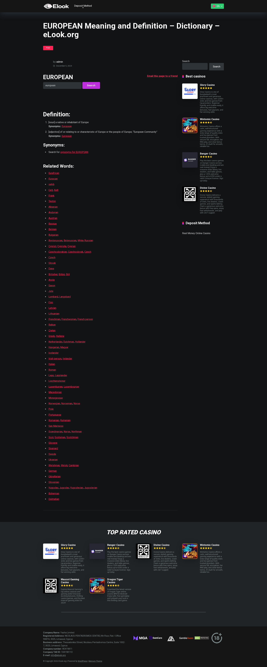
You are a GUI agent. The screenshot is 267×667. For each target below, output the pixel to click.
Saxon (52, 285)
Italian (52, 364)
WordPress (82, 661)
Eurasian (53, 178)
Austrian (53, 218)
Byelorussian (56, 240)
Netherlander (55, 341)
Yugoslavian (76, 487)
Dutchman (68, 341)
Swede (52, 454)
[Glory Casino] (190, 98)
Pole (51, 409)
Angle (52, 279)
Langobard (65, 296)
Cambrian (74, 465)
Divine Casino (208, 187)
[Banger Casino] (190, 166)
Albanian (53, 206)
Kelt (56, 190)
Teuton (52, 201)
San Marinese (56, 426)
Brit (68, 274)
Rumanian (65, 420)
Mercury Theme (95, 661)
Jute (51, 291)
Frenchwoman (68, 319)
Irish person (55, 358)
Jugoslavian (90, 487)
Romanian (54, 420)
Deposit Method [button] (83, 5)
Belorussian (70, 240)
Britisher (53, 274)
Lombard (53, 296)
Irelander (67, 358)
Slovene (53, 442)
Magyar (64, 347)
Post (48, 48)
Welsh (64, 465)
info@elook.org (58, 655)
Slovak (52, 263)
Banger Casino (208, 153)
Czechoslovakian (58, 251)
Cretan (52, 330)
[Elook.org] (56, 6)
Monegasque (56, 397)
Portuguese (55, 414)
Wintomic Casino (209, 119)
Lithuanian (54, 313)
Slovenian (54, 482)
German (53, 470)
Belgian (53, 229)
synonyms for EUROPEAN (74, 152)
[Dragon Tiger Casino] (97, 592)
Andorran (53, 212)
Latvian (52, 307)
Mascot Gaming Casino (70, 581)
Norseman (66, 403)
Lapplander (61, 375)
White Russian (85, 240)
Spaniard (53, 448)
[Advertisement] (79, 99)
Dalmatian (54, 499)
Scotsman (60, 437)
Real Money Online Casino (196, 233)
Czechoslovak (75, 251)
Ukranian (53, 459)
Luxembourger (71, 386)
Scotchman (72, 437)
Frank (51, 195)
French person (85, 319)
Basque (53, 223)
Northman (76, 431)
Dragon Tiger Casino (115, 581)
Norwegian (54, 403)
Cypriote (61, 246)
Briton (62, 274)
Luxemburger (56, 386)
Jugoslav (64, 487)
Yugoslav (53, 487)
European (67, 126)
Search (186, 61)
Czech (87, 251)
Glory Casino (207, 84)
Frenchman (54, 319)
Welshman (54, 465)
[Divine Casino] (190, 201)
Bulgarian (53, 234)
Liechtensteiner (57, 380)
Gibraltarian (55, 476)
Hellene (60, 336)
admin (59, 61)
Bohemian (54, 493)
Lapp (51, 375)
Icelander (54, 352)
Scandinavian (56, 431)
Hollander (80, 341)
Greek (52, 336)
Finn (51, 302)
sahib (51, 184)
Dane (51, 268)
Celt (51, 190)
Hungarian (54, 347)
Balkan (52, 324)
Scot (51, 437)
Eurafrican (54, 173)
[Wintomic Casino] (190, 132)
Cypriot (52, 246)
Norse (76, 403)
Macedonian (55, 392)
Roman (52, 369)
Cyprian (72, 246)
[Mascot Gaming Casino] (51, 592)
